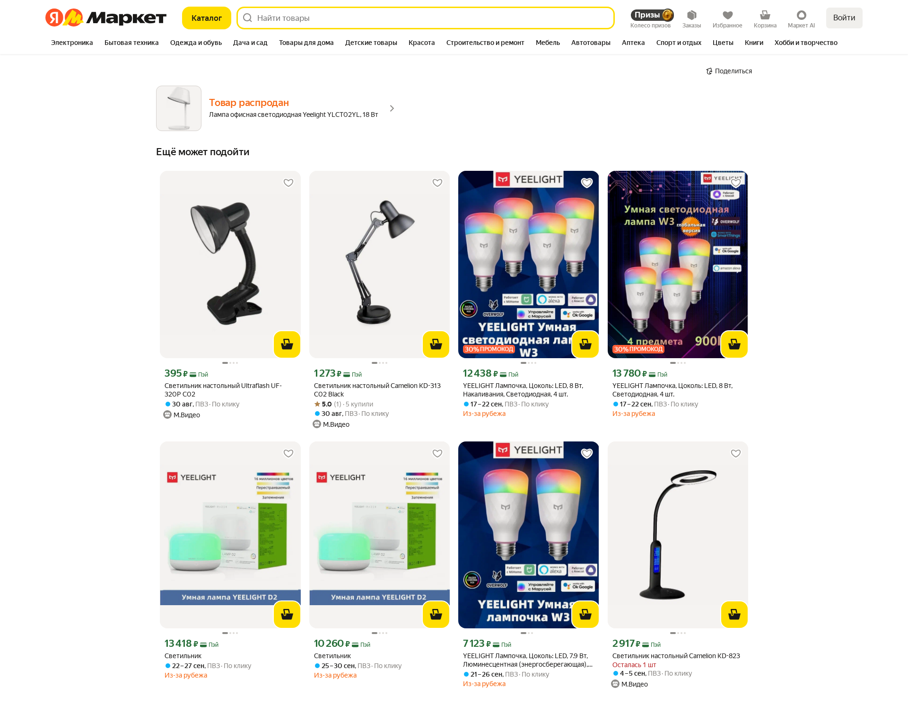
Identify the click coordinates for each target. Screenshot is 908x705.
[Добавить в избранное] (288, 183)
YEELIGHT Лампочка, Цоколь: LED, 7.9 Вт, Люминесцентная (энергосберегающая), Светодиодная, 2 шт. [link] (525, 660)
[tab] (72, 43)
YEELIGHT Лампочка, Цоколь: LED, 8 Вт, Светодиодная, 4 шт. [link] (672, 390)
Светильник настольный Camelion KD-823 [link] (676, 656)
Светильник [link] (183, 656)
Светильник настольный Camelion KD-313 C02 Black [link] (377, 390)
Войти (844, 17)
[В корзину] (287, 344)
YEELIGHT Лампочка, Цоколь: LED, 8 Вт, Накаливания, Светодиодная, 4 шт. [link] (523, 390)
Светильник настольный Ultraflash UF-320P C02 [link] (223, 390)
